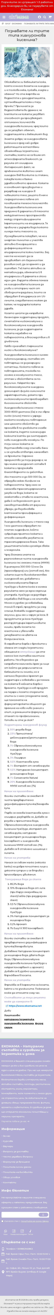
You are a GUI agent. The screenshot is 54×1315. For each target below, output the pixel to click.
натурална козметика (19, 1019)
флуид (39, 1023)
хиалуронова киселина (19, 1023)
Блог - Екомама (13, 24)
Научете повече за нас (13, 1121)
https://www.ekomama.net (25, 1006)
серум (8, 1027)
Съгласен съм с (26, 1221)
